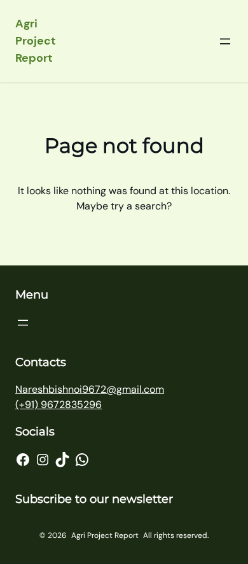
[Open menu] (225, 41)
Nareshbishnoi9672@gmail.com (89, 389)
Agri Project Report (35, 41)
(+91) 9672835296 (58, 404)
